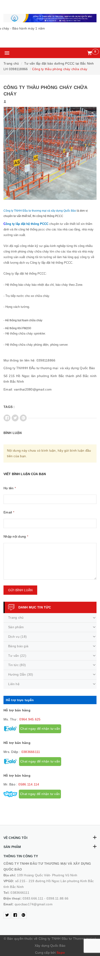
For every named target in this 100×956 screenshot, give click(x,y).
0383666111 (30, 752)
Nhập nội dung (15, 536)
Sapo (61, 952)
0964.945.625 (29, 719)
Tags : (9, 407)
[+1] (23, 417)
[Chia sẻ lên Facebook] (6, 417)
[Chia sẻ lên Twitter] (15, 417)
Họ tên (9, 488)
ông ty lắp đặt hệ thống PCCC (27, 224)
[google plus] (23, 915)
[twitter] (6, 915)
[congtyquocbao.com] (50, 18)
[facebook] (15, 915)
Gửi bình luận (20, 590)
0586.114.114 (28, 784)
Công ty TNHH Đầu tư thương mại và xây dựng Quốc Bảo (39, 210)
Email (8, 512)
